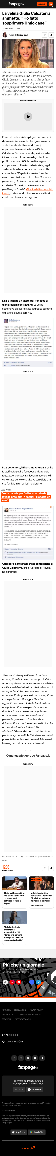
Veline (4, 861)
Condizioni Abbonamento (29, 1015)
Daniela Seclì (22, 35)
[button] (51, 35)
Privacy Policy (36, 1010)
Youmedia (6, 1010)
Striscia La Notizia (45, 857)
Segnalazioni (20, 1010)
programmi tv (30, 857)
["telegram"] (38, 982)
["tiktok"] (5, 982)
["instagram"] (12, 982)
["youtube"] (18, 982)
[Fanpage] (28, 1067)
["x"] (25, 982)
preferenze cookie (23, 1019)
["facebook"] (31, 982)
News (21, 857)
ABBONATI (41, 4)
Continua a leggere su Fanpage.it (28, 755)
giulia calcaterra (9, 857)
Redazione (6, 1019)
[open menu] (3, 4)
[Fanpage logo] (16, 4)
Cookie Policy (8, 1015)
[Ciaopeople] (28, 1148)
